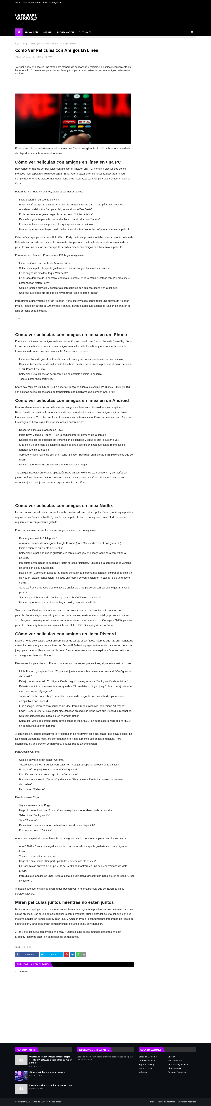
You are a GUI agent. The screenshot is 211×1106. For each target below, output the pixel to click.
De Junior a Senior (147, 1060)
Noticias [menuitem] (48, 32)
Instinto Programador (178, 1064)
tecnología (35, 43)
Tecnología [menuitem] (31, 32)
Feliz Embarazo (175, 1060)
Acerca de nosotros (31, 2)
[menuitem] (19, 32)
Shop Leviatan (174, 1068)
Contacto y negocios (52, 2)
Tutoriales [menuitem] (84, 32)
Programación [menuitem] (65, 32)
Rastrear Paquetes (177, 1072)
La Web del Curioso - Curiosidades (46, 1101)
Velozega (143, 1072)
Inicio (17, 2)
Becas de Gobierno (148, 1056)
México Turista (145, 1068)
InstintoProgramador (26, 57)
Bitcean (171, 1056)
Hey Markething (146, 1064)
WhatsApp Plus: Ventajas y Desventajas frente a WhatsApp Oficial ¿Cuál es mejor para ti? (50, 1059)
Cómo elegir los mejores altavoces (47, 1072)
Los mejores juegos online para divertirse (50, 1085)
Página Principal (22, 43)
